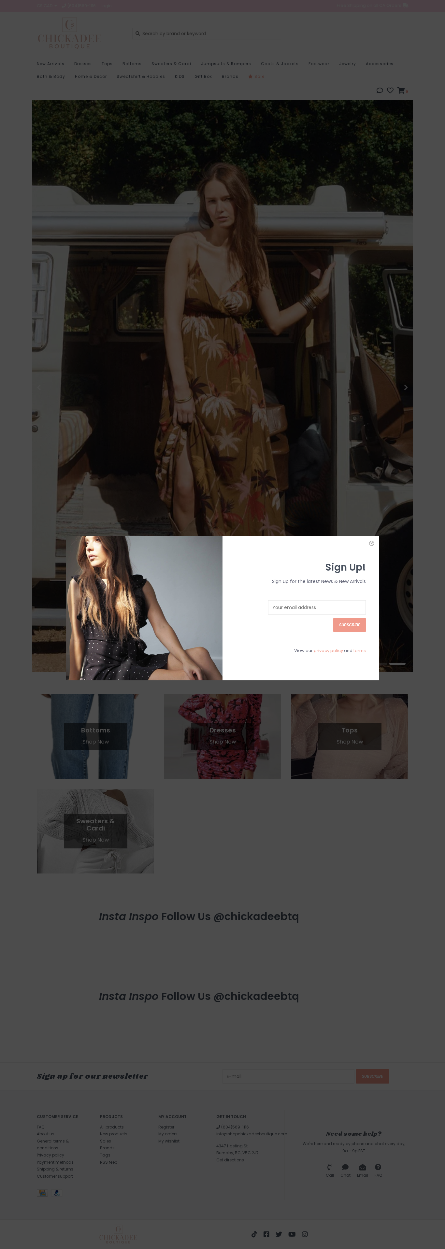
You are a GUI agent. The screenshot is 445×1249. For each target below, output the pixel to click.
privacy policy (328, 650)
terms (359, 650)
